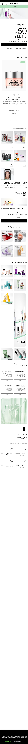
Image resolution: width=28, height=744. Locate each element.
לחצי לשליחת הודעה (22, 455)
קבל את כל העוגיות (8, 741)
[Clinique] (14, 4)
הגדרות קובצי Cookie (17, 741)
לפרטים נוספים (10, 469)
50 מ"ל (17, 94)
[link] (14, 75)
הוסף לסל (14, 113)
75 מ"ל (12, 94)
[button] (2, 4)
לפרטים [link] (3, 0)
